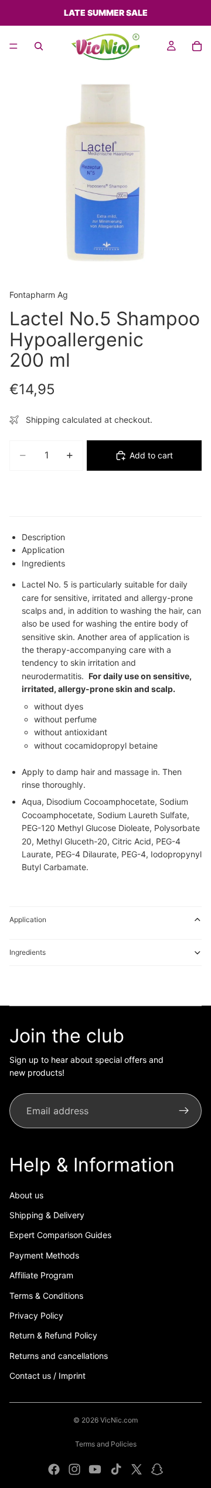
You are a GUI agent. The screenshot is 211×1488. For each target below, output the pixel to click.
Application (27, 919)
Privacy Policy (36, 1315)
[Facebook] (54, 1469)
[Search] (39, 46)
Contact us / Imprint (47, 1376)
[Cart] (197, 46)
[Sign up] (184, 1110)
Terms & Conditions (46, 1296)
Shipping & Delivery (46, 1215)
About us (26, 1195)
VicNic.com (119, 1420)
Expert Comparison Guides (60, 1235)
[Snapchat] (157, 1469)
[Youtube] (95, 1469)
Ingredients (27, 952)
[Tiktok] (116, 1469)
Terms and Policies (106, 1444)
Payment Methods (44, 1255)
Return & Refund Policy (53, 1335)
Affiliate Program (41, 1275)
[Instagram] (74, 1469)
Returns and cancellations (58, 1356)
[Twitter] (137, 1469)
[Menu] (13, 46)
